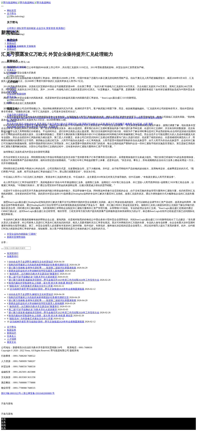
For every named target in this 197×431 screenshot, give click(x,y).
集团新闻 (11, 46)
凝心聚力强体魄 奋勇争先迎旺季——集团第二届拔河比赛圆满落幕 (42, 268)
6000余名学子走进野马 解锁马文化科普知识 (31, 261)
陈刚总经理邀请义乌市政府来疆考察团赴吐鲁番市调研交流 (39, 265)
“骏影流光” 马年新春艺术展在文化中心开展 (31, 286)
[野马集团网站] (98, 2)
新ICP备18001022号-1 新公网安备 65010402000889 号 (28, 393)
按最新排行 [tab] (12, 256)
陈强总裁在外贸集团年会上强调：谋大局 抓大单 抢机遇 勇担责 (41, 283)
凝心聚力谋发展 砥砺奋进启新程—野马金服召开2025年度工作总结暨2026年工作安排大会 (54, 280)
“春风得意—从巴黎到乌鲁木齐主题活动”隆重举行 (34, 274)
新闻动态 (11, 43)
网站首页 (11, 10)
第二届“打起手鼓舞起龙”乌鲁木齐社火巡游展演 (33, 277)
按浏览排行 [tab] (12, 253)
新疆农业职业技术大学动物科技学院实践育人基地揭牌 (36, 271)
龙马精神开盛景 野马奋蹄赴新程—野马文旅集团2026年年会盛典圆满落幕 (47, 289)
